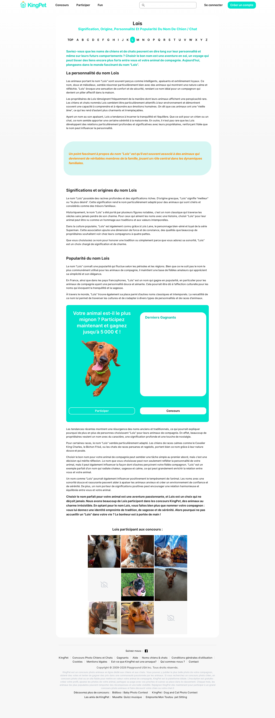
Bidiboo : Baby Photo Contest (130, 692)
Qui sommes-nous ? (172, 661)
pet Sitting (180, 697)
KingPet (63, 657)
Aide (135, 657)
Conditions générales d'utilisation (192, 657)
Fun (100, 5)
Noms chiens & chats (155, 657)
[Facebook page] (146, 651)
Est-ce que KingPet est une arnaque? (133, 661)
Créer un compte (241, 5)
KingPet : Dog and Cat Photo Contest (174, 692)
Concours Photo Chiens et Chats (92, 657)
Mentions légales (97, 661)
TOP (70, 39)
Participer (83, 5)
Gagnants (123, 657)
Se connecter (213, 5)
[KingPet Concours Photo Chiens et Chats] (33, 5)
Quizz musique (133, 697)
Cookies (78, 661)
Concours (62, 5)
